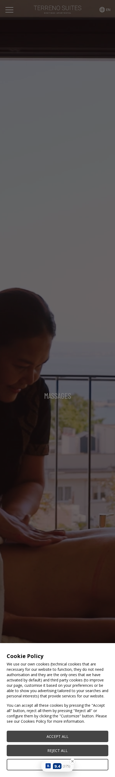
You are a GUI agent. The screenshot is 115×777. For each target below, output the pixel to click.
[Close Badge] (72, 761)
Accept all (57, 736)
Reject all (57, 750)
